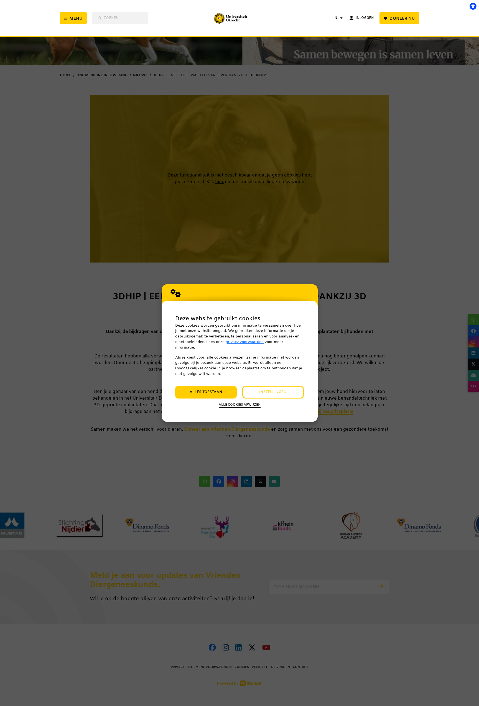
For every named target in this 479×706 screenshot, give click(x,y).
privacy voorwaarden (245, 342)
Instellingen (273, 392)
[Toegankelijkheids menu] (473, 6)
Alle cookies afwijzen (240, 405)
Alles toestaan (206, 392)
